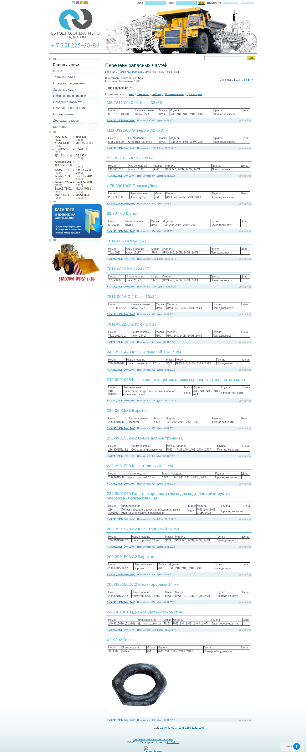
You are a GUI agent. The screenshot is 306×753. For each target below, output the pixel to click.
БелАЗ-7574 (62, 176)
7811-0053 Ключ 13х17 (128, 241)
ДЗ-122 (59, 155)
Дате (130, 94)
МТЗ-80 (80, 143)
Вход (81, 2)
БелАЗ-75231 (84, 182)
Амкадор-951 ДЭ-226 (63, 163)
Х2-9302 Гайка (120, 640)
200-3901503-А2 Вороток (130, 556)
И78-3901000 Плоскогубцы (132, 186)
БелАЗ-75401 (63, 188)
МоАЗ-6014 (62, 194)
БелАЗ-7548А (84, 176)
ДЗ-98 (79, 149)
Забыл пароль (230, 2)
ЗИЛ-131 (81, 136)
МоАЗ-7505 (83, 194)
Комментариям (174, 94)
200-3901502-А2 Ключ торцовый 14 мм (143, 584)
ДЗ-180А (81, 155)
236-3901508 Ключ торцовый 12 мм (140, 466)
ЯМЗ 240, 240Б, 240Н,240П (84, 162)
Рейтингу (157, 94)
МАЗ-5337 (61, 136)
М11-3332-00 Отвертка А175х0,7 (137, 130)
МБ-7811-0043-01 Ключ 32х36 (134, 102)
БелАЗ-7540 (62, 169)
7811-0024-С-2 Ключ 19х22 (132, 296)
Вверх (289, 746)
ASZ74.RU (173, 742)
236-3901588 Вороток (127, 410)
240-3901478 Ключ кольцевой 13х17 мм (144, 352)
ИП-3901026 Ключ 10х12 (130, 158)
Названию (143, 94)
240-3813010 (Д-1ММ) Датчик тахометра (144, 612)
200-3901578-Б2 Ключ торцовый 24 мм (143, 529)
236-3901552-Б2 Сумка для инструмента (145, 438)
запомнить (215, 2)
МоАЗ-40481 (83, 188)
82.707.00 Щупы (122, 213)
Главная (73, 2)
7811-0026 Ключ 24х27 (128, 269)
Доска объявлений (130, 72)
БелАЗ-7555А (63, 182)
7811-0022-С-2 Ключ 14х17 (132, 324)
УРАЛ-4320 (62, 143)
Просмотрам (194, 94)
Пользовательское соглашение (153, 739)
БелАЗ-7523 (83, 169)
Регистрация (77, 2)
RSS (86, 2)
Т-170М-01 (61, 149)
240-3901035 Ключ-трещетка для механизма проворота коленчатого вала (176, 379)
